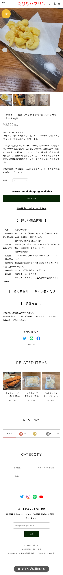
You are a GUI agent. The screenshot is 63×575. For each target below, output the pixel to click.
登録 (31, 533)
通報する (31, 344)
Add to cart (31, 198)
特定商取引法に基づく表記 (31, 549)
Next (58, 50)
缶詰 (17, 476)
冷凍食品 (17, 467)
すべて (10, 433)
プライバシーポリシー (31, 545)
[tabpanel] (31, 50)
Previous (4, 50)
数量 (5, 180)
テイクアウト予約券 (46, 467)
